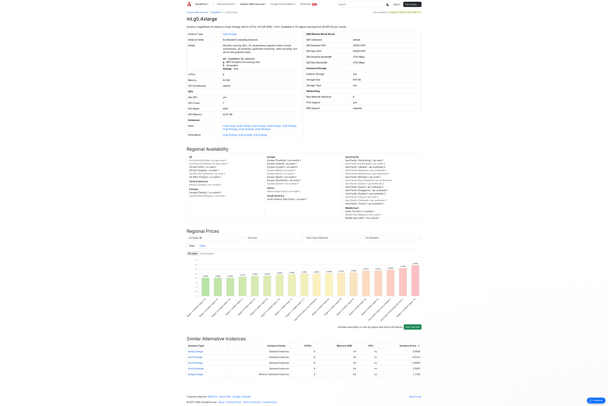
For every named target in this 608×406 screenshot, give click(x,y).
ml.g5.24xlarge (246, 129)
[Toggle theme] (387, 4)
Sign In (396, 4)
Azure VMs (225, 396)
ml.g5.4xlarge (230, 34)
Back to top (415, 396)
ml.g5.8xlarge (274, 125)
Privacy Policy (233, 402)
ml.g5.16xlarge (230, 129)
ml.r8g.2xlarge (195, 374)
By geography (207, 253)
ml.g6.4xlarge (245, 134)
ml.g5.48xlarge (262, 129)
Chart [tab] (192, 245)
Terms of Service (252, 402)
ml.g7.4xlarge (260, 134)
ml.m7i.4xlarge (195, 362)
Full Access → (412, 4)
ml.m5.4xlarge (195, 357)
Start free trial (412, 327)
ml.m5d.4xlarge (196, 368)
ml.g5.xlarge (229, 125)
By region (192, 253)
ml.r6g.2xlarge (195, 351)
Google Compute (241, 396)
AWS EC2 (213, 396)
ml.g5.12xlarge (289, 125)
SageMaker (216, 12)
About (221, 402)
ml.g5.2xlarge (243, 125)
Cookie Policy (270, 402)
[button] (202, 4)
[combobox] (360, 4)
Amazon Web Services (197, 12)
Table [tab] (202, 245)
